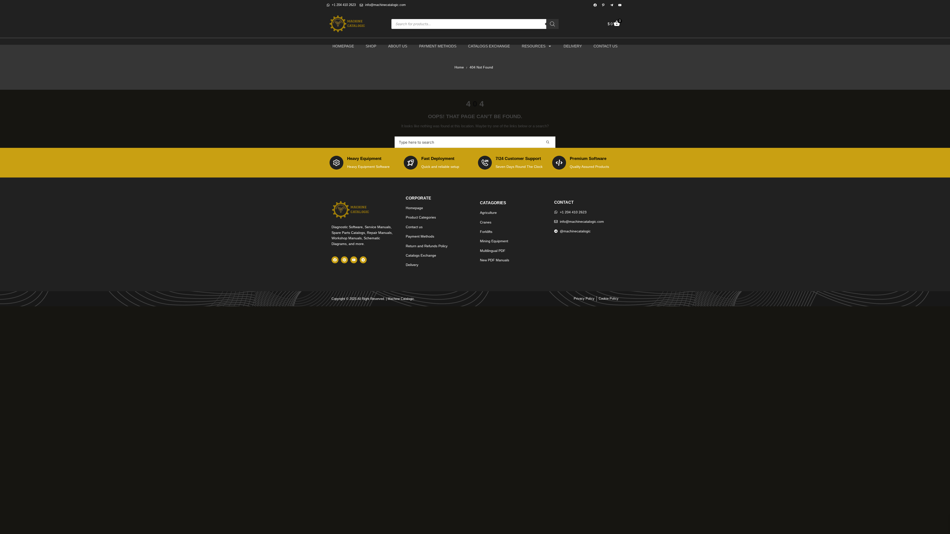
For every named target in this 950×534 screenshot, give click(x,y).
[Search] (552, 24)
